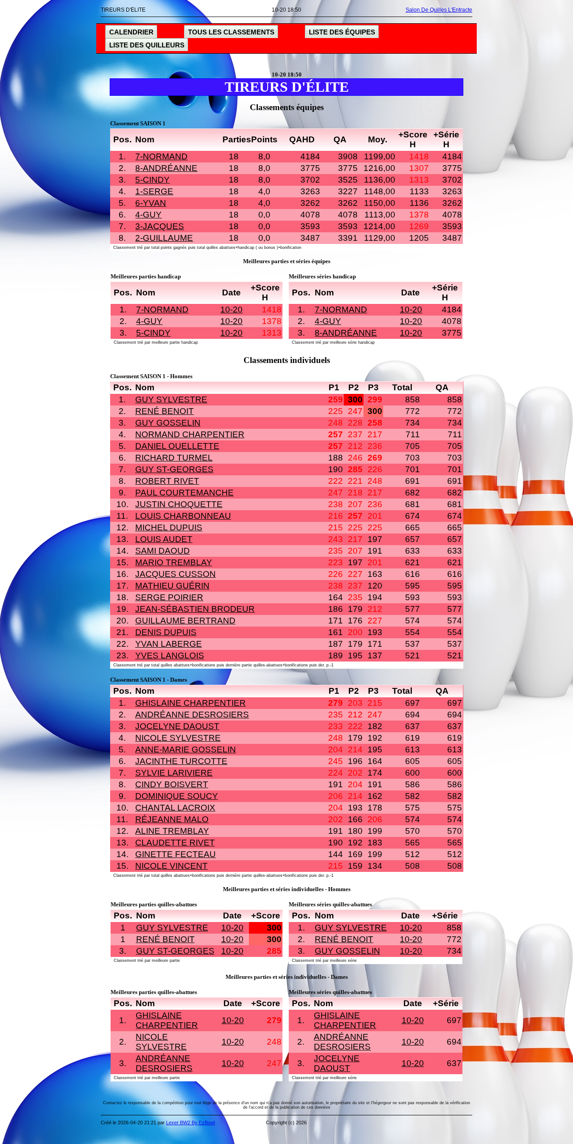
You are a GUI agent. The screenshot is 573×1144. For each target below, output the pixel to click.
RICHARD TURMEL (174, 457)
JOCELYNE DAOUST (177, 726)
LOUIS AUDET (163, 539)
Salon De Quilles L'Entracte (439, 10)
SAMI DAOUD (162, 550)
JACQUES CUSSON (175, 574)
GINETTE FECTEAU (175, 854)
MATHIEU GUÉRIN (172, 585)
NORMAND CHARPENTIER (189, 434)
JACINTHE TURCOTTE (181, 761)
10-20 (231, 309)
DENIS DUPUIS (166, 632)
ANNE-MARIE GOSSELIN (185, 749)
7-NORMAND (161, 156)
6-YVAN (150, 203)
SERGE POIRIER (169, 597)
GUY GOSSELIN (168, 422)
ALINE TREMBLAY (172, 831)
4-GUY (148, 214)
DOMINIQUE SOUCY (176, 796)
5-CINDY (152, 179)
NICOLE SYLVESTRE (178, 738)
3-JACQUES (159, 226)
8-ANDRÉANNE (166, 168)
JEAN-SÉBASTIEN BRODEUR (195, 609)
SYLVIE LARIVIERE (174, 772)
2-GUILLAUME (164, 238)
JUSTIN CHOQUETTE (178, 504)
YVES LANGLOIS (169, 655)
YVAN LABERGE (168, 644)
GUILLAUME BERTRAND (185, 620)
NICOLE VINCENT (171, 866)
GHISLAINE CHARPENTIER (190, 703)
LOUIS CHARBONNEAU (183, 516)
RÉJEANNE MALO (172, 819)
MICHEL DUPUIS (168, 527)
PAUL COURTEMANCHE (184, 492)
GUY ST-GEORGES (174, 469)
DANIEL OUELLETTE (177, 446)
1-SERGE (154, 191)
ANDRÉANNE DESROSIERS (192, 714)
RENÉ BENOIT (164, 411)
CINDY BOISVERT (171, 784)
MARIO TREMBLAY (173, 562)
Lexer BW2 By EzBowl (190, 1122)
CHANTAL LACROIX (175, 807)
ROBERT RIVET (167, 481)
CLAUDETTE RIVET (175, 842)
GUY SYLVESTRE (171, 399)
